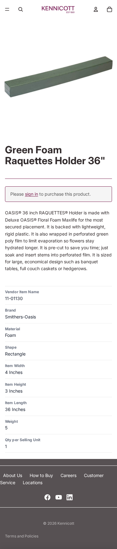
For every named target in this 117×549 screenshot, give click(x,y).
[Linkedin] (69, 497)
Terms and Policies (21, 536)
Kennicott (65, 523)
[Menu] (7, 9)
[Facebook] (47, 497)
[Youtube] (58, 497)
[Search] (20, 9)
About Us (13, 475)
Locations (32, 482)
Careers (69, 475)
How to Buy (42, 475)
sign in (31, 194)
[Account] (96, 9)
